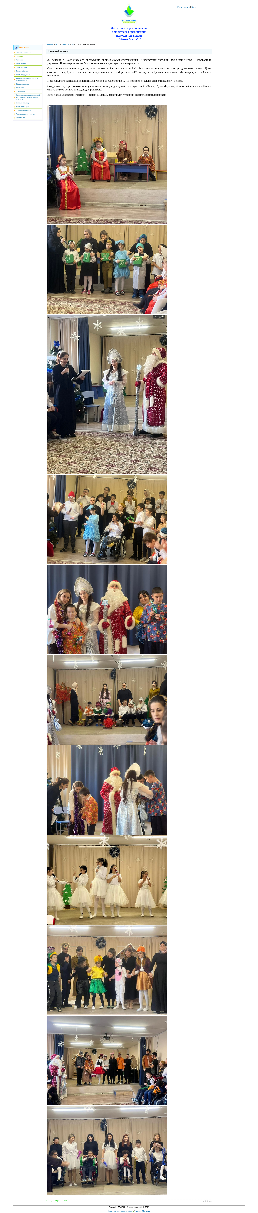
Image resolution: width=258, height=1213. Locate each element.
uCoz (130, 1211)
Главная (49, 44)
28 (72, 44)
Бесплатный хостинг (117, 1211)
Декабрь (65, 44)
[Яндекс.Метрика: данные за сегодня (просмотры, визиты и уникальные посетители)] (141, 1211)
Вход (193, 7)
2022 (57, 44)
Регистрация (183, 7)
